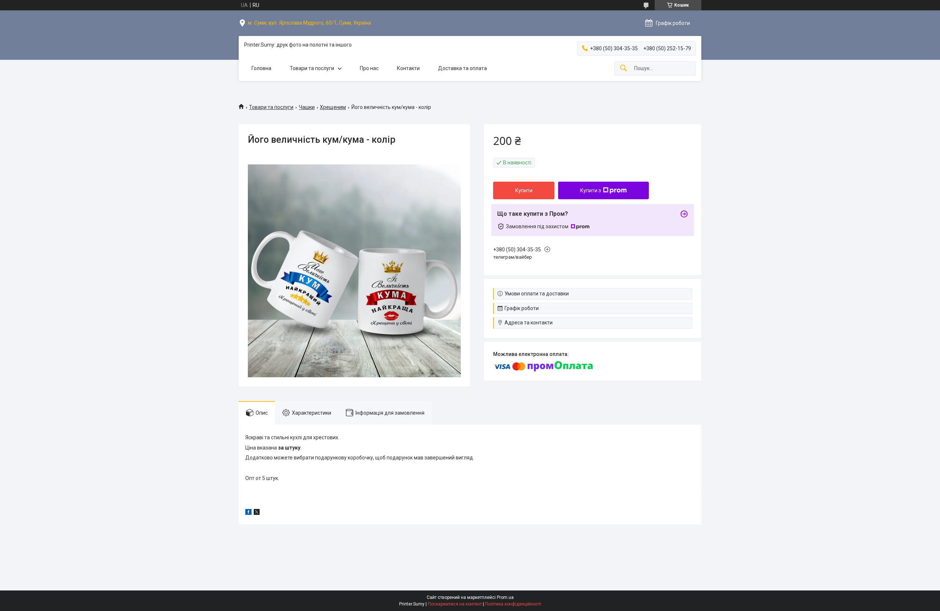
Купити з (590, 190)
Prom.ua (505, 597)
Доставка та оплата (462, 68)
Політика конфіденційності (513, 604)
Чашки (307, 107)
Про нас (369, 68)
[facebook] (248, 513)
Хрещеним (333, 107)
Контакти (408, 68)
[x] (257, 513)
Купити (523, 190)
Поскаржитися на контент (455, 604)
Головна (261, 68)
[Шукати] (623, 68)
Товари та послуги (312, 68)
